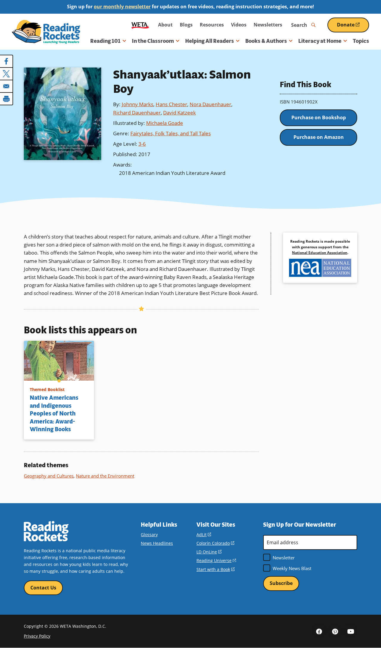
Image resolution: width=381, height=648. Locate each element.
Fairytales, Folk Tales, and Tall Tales (170, 133)
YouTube (350, 631)
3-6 (142, 143)
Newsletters (268, 24)
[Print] (6, 98)
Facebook (319, 631)
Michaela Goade (164, 123)
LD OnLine (208, 552)
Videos (238, 24)
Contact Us (43, 587)
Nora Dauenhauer (210, 104)
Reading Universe (216, 560)
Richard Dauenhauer (137, 112)
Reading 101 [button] (105, 41)
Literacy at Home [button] (319, 41)
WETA (140, 24)
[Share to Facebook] (6, 61)
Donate (353, 26)
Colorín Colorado (215, 543)
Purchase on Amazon (318, 137)
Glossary (149, 534)
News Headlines (157, 543)
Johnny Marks (137, 104)
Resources (212, 24)
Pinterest (334, 631)
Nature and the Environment (105, 476)
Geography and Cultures (49, 476)
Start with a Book (215, 569)
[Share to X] (6, 73)
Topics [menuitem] (361, 41)
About (165, 24)
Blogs (186, 24)
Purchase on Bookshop (318, 117)
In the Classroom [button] (153, 41)
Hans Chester (171, 104)
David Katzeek (179, 112)
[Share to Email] (6, 86)
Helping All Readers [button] (209, 41)
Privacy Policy (37, 636)
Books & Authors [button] (266, 41)
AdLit (203, 534)
